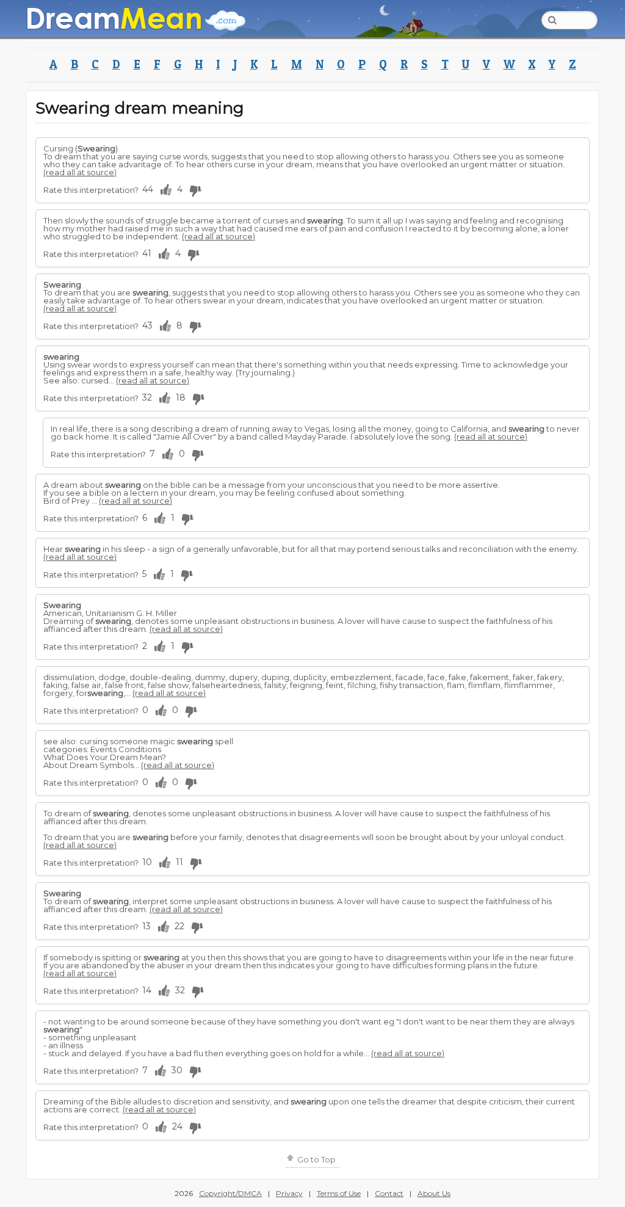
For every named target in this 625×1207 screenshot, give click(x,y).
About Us (433, 1193)
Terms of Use (339, 1193)
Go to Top (315, 1159)
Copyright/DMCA (230, 1193)
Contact (389, 1193)
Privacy (289, 1193)
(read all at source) (80, 172)
